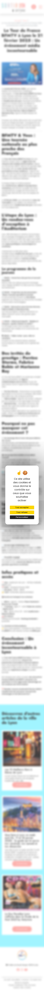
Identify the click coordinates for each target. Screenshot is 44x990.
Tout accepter (22, 507)
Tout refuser (22, 512)
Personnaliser (22, 517)
